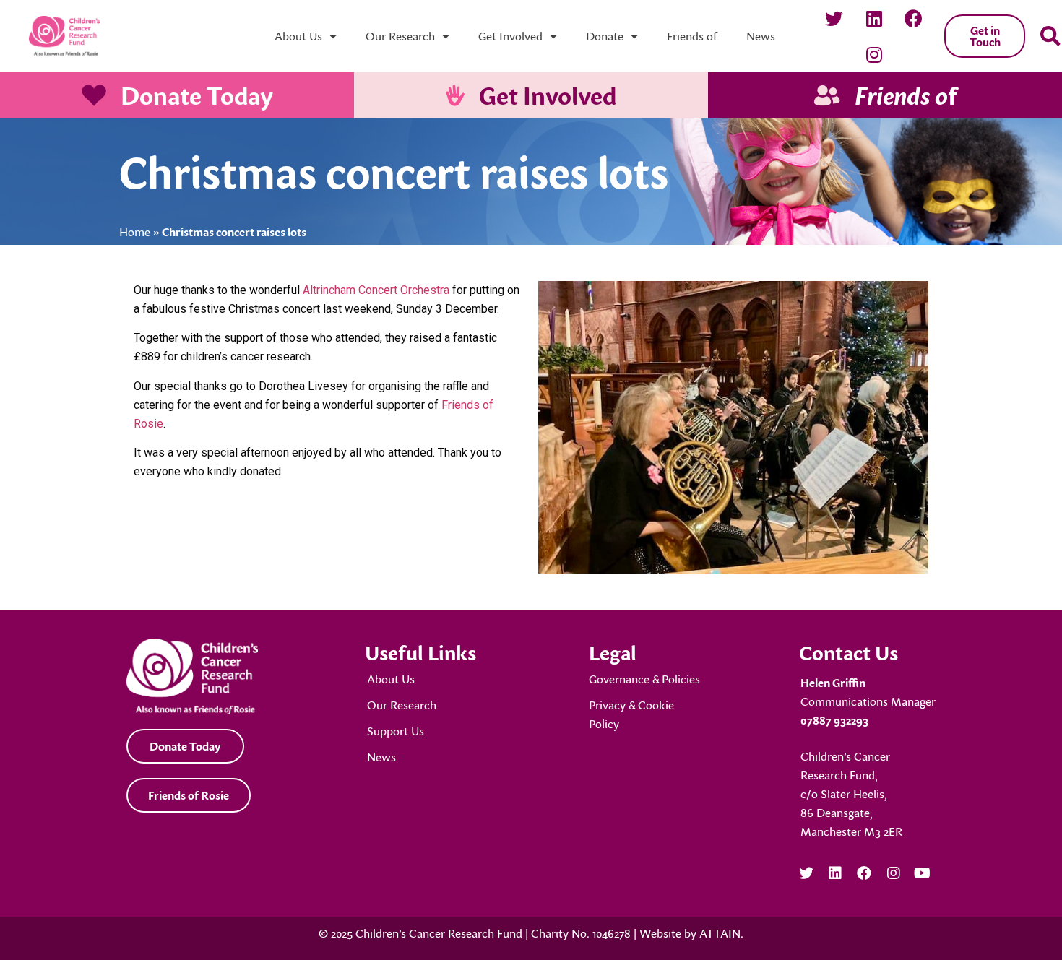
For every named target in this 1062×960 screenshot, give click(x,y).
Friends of (692, 36)
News (760, 36)
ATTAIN (720, 933)
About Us (298, 36)
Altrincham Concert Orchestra (376, 290)
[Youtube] (922, 873)
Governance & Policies (644, 679)
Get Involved (510, 36)
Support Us (395, 731)
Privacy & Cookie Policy (631, 714)
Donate (604, 36)
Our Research (400, 36)
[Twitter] (834, 18)
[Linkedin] (874, 18)
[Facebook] (914, 18)
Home (134, 232)
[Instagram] (874, 54)
